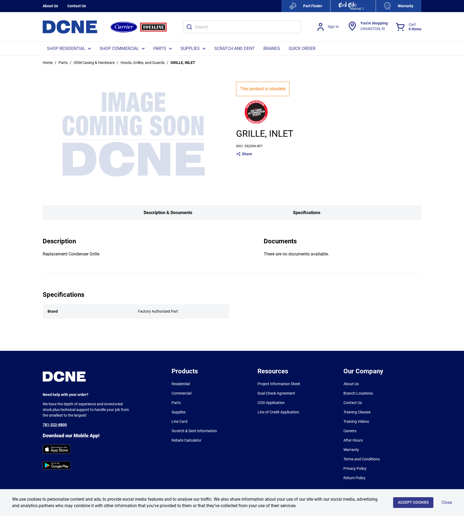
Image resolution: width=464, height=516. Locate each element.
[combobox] (242, 26)
